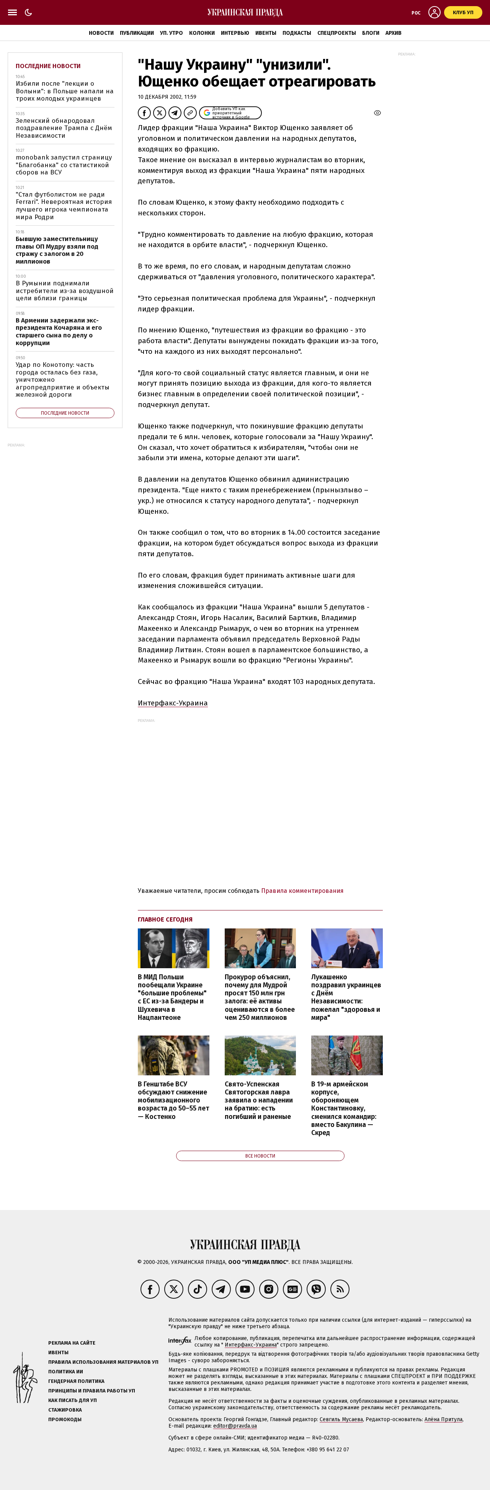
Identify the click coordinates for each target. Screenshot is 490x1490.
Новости (101, 33)
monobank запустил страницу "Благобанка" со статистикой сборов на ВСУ (64, 164)
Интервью (235, 33)
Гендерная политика (76, 1381)
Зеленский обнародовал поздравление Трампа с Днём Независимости (64, 128)
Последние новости (48, 66)
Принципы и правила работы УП (91, 1391)
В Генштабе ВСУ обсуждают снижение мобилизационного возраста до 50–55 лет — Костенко (173, 1100)
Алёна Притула (443, 1419)
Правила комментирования (302, 890)
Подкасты (297, 33)
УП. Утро (171, 33)
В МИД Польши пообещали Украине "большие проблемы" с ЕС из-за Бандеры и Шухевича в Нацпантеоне (172, 997)
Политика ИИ (65, 1371)
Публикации (137, 33)
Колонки (202, 33)
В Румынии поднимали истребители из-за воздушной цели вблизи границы (65, 290)
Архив (393, 33)
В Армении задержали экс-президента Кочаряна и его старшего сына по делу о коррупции (59, 331)
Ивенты (265, 33)
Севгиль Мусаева (341, 1419)
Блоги (370, 33)
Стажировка (65, 1410)
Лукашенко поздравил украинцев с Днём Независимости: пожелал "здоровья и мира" (346, 997)
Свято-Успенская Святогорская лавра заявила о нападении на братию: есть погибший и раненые (259, 1100)
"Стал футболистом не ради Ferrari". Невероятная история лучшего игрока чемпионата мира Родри (64, 206)
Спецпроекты (336, 33)
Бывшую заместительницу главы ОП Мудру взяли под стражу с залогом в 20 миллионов (57, 250)
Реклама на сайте (71, 1343)
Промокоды (65, 1419)
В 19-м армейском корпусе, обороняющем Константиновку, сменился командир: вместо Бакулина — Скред (343, 1108)
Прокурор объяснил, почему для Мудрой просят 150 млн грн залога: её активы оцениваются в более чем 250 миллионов (260, 997)
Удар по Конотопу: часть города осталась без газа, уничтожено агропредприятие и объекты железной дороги (62, 380)
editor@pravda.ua (235, 1426)
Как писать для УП (72, 1400)
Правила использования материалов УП (103, 1362)
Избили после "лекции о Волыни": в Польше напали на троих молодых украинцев (65, 91)
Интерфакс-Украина (173, 703)
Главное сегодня (165, 919)
